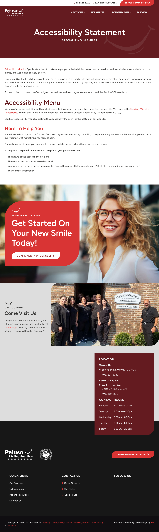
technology (11, 327)
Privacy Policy (58, 522)
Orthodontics (97, 12)
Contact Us (142, 12)
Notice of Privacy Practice (78, 522)
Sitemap (46, 522)
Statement (12, 525)
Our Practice (77, 12)
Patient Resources (120, 12)
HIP (152, 522)
